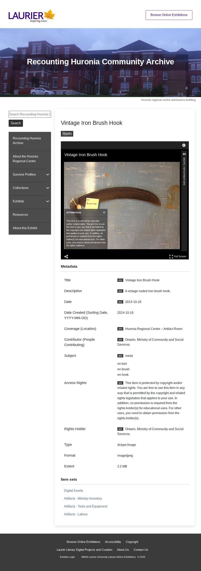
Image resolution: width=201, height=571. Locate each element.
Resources (20, 214)
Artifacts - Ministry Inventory (83, 498)
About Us (123, 549)
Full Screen (180, 256)
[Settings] (184, 145)
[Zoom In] (66, 162)
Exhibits (18, 201)
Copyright (132, 541)
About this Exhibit (25, 228)
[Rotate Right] (77, 162)
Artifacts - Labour (76, 514)
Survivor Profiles (24, 174)
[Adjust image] (83, 162)
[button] (184, 154)
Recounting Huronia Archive (27, 141)
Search (16, 123)
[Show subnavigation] (47, 174)
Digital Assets (73, 490)
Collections (20, 188)
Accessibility (113, 541)
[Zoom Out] (72, 162)
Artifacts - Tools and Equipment (85, 506)
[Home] (33, 15)
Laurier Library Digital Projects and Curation (84, 549)
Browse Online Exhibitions (169, 15)
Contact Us (141, 549)
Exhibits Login (67, 557)
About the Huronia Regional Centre (25, 159)
